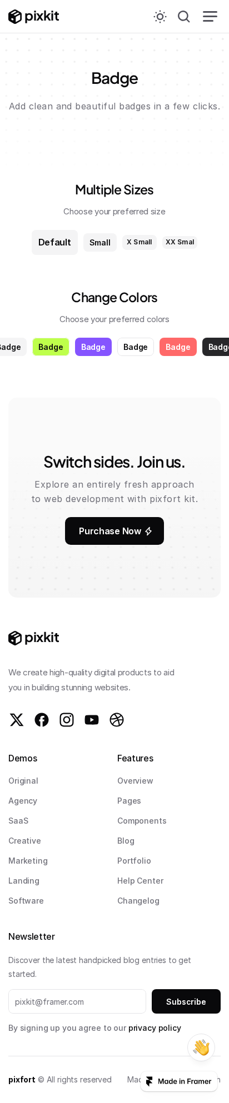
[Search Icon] (184, 16)
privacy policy (154, 1027)
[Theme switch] (160, 16)
